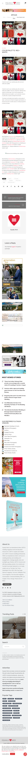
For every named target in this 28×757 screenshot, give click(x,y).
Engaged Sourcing (9, 432)
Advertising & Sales (7, 685)
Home (4, 17)
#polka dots (18, 180)
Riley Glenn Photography (10, 442)
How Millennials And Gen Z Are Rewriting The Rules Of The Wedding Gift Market (14, 404)
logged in (13, 246)
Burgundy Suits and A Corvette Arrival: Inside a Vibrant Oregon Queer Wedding (15, 397)
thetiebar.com (16, 165)
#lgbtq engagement (13, 705)
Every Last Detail (10, 168)
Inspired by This (14, 162)
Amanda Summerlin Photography (12, 446)
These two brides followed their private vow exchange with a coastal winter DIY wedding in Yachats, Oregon (15, 383)
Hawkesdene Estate (9, 444)
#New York (16, 710)
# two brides (16, 717)
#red (4, 182)
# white (9, 178)
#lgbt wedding (16, 708)
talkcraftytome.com (12, 139)
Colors (14, 17)
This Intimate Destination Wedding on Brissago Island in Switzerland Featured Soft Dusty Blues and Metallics (14, 412)
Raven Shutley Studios (10, 452)
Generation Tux (8, 438)
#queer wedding (6, 715)
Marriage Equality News (14, 196)
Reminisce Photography (10, 428)
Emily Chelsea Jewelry (9, 448)
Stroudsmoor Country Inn (10, 450)
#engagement (18, 698)
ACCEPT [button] (12, 753)
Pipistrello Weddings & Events (11, 426)
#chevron (16, 178)
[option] (14, 627)
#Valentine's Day (11, 182)
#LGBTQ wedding (6, 708)
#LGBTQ (4, 705)
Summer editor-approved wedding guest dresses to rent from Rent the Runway (14, 390)
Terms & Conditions (7, 599)
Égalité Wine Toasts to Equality (14, 206)
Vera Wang (23, 139)
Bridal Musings (22, 146)
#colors (4, 180)
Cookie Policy (5, 603)
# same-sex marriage (17, 715)
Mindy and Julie (12, 136)
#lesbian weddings (17, 703)
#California (10, 698)
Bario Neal (6, 440)
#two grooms (6, 720)
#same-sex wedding (7, 717)
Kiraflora (6, 430)
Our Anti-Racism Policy (8, 605)
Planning (8, 17)
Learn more (7, 584)
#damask (11, 180)
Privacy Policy (5, 601)
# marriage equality (7, 710)
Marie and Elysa (12, 158)
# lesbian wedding (7, 703)
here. (21, 690)
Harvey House (7, 434)
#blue (4, 698)
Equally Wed (4, 55)
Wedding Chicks (10, 173)
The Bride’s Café (10, 144)
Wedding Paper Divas (17, 141)
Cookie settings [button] (5, 753)
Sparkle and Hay (19, 138)
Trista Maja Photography (10, 436)
